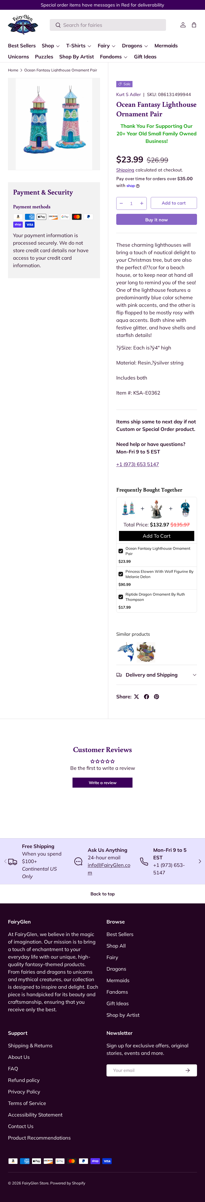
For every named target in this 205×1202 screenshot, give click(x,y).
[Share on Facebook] (147, 697)
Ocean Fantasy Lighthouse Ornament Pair (60, 70)
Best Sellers (22, 45)
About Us (19, 1057)
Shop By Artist (76, 56)
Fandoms (117, 992)
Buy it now (156, 219)
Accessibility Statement (35, 1115)
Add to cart (174, 203)
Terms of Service (27, 1103)
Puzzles (44, 56)
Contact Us (21, 1126)
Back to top (102, 893)
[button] (194, 24)
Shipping (125, 169)
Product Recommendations (39, 1138)
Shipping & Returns (30, 1045)
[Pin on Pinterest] (157, 697)
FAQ (13, 1068)
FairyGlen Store (35, 1183)
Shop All (116, 946)
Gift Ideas (145, 56)
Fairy (112, 957)
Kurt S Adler (128, 94)
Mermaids (166, 45)
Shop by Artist (123, 1015)
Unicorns (18, 56)
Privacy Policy (24, 1091)
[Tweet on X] (137, 697)
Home (13, 70)
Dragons (116, 969)
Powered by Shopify (67, 1183)
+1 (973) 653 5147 (137, 464)
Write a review (102, 782)
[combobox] (108, 25)
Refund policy (24, 1080)
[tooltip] (126, 652)
